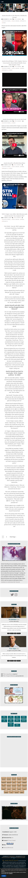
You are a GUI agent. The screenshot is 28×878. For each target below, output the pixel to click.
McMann (9, 785)
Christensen (9, 782)
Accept (4, 875)
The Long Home (8, 674)
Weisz (19, 788)
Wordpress (12, 856)
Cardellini (24, 785)
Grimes (3, 788)
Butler (14, 778)
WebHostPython (20, 857)
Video (4, 22)
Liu (11, 792)
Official (18, 633)
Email (13, 840)
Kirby (22, 792)
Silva (24, 788)
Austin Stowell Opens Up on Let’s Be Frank (14, 119)
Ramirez (23, 717)
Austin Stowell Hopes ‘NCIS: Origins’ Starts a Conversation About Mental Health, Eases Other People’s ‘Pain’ (14, 62)
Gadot (4, 721)
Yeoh (9, 788)
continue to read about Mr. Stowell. (10, 582)
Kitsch (16, 792)
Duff (14, 782)
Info (8, 633)
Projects (23, 21)
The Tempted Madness (10, 676)
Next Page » (13, 537)
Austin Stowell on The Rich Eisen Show (14, 163)
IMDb (15, 633)
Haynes (19, 778)
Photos (11, 633)
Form (9, 840)
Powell (10, 721)
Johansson (23, 721)
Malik (17, 725)
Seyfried (9, 778)
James (19, 785)
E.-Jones (24, 778)
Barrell (3, 785)
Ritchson (4, 717)
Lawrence (24, 782)
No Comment (18, 19)
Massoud (17, 721)
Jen (12, 837)
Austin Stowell (7, 21)
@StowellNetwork (8, 847)
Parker (6, 792)
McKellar (4, 782)
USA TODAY (7, 226)
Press (22, 68)
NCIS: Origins (16, 21)
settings (10, 873)
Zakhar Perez (10, 724)
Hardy (17, 717)
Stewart (14, 785)
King (19, 782)
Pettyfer (11, 717)
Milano (3, 778)
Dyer (14, 788)
